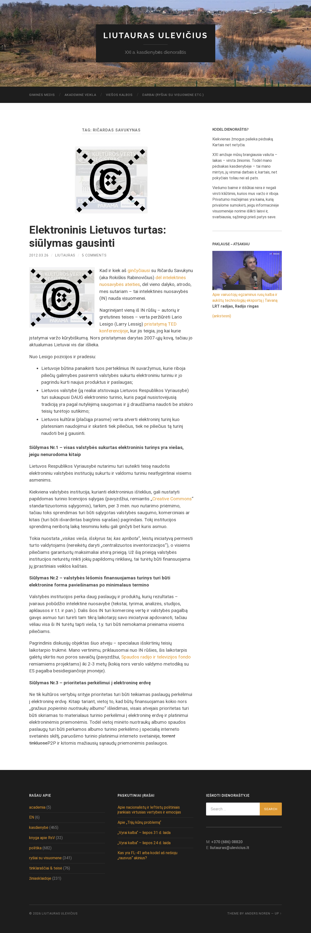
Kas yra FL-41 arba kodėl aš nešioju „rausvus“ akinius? (147, 855)
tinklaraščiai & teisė (45, 868)
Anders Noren (257, 913)
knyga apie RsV (42, 837)
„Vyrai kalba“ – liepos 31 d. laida (144, 832)
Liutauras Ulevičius (155, 35)
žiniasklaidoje (40, 878)
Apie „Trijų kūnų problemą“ (139, 822)
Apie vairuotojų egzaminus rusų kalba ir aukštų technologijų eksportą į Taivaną (244, 297)
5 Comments (94, 255)
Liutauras (65, 255)
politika (35, 848)
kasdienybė (38, 827)
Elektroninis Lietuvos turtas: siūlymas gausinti (97, 236)
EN (31, 817)
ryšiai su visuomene (45, 858)
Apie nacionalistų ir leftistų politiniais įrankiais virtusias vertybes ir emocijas (149, 810)
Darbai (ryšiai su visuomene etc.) (173, 95)
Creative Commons (172, 499)
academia (37, 807)
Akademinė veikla (80, 95)
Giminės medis (42, 95)
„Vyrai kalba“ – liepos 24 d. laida (144, 843)
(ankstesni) (221, 316)
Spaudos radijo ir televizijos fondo (156, 657)
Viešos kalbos (119, 95)
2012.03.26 (39, 255)
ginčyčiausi (139, 270)
